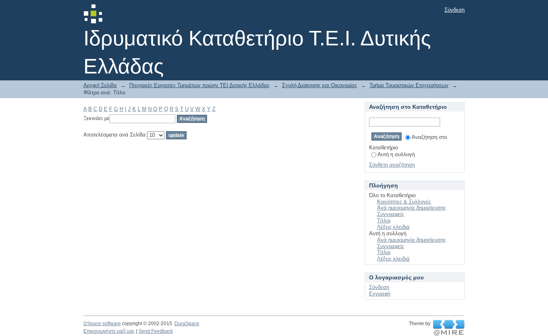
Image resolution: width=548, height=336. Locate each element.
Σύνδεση (454, 10)
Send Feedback (155, 331)
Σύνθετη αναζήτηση (392, 165)
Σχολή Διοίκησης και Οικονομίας (319, 85)
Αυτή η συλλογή (396, 154)
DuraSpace (187, 323)
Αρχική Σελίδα (100, 85)
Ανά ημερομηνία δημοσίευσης (411, 208)
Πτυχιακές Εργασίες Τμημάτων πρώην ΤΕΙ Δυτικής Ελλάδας (199, 85)
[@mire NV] (449, 328)
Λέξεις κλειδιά (393, 227)
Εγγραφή (379, 294)
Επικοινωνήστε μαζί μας (109, 331)
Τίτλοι (383, 221)
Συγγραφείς (390, 214)
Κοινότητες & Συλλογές (404, 202)
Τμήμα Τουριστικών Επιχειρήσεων (409, 85)
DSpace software (102, 323)
